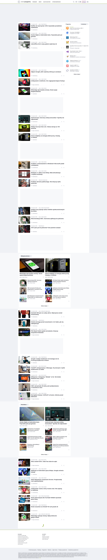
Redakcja (39, 550)
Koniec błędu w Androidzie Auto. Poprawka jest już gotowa (46, 35)
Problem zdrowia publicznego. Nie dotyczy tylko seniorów (46, 182)
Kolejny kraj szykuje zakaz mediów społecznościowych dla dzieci (47, 210)
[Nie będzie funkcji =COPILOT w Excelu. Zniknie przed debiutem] (24, 396)
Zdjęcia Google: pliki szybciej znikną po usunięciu (46, 72)
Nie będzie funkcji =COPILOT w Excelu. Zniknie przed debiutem (47, 395)
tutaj (40, 557)
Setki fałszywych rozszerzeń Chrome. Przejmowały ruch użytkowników (35, 296)
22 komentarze (35, 167)
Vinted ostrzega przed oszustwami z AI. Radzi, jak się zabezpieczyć (47, 322)
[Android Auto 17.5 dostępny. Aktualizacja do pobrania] (23, 431)
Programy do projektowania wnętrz (23, 537)
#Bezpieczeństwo (25, 256)
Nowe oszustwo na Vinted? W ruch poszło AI (44, 506)
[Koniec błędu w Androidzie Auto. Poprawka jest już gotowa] (24, 36)
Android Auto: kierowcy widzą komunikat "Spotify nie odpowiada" (47, 118)
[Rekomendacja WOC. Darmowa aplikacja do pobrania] (24, 220)
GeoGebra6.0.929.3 (74, 70)
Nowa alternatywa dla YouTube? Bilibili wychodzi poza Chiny (46, 498)
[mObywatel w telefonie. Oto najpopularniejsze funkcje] (24, 82)
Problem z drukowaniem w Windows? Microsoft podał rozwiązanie (47, 164)
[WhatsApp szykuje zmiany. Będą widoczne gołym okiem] (24, 517)
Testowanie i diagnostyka (74, 48)
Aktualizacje (83, 24)
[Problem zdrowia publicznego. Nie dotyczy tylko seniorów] (24, 183)
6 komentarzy (34, 47)
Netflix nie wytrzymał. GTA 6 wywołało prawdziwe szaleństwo (46, 26)
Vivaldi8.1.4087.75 (74, 65)
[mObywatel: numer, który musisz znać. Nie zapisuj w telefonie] (48, 298)
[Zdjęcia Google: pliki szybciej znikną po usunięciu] (24, 73)
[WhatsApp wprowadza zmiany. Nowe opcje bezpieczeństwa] (24, 91)
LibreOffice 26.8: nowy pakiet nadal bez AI (44, 44)
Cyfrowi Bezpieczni (56, 1)
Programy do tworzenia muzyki (22, 536)
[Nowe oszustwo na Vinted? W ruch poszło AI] (24, 508)
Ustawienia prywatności (73, 550)
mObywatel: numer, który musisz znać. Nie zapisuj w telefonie (60, 296)
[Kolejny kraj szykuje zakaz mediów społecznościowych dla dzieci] (24, 211)
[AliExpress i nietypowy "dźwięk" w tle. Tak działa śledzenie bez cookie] (24, 378)
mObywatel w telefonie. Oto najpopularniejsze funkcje (48, 81)
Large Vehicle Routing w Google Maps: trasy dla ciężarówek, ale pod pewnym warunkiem (35, 437)
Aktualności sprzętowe (45, 536)
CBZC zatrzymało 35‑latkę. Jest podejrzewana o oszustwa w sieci (45, 386)
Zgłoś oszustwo (46, 1)
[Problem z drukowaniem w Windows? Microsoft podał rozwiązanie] (24, 165)
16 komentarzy (35, 492)
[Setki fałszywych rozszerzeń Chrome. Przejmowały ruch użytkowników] (23, 298)
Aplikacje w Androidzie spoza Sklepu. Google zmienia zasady (61, 288)
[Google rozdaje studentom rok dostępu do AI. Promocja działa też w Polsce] (24, 360)
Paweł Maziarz (41, 225)
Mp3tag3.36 (72, 55)
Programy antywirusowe (74, 29)
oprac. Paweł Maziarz (43, 24)
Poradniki (43, 535)
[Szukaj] (74, 2)
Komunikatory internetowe (75, 61)
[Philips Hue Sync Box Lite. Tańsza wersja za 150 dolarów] (24, 128)
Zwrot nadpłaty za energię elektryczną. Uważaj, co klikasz (45, 136)
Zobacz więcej (44, 306)
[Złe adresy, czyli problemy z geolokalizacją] (23, 447)
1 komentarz (34, 93)
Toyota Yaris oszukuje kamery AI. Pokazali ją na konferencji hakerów (61, 445)
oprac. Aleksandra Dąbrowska (44, 311)
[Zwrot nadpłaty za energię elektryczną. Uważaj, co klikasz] (24, 137)
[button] (88, 2)
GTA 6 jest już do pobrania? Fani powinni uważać (46, 227)
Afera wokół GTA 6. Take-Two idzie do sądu (44, 461)
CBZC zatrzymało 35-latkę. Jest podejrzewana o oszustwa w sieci (34, 288)
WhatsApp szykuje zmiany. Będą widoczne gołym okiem (44, 516)
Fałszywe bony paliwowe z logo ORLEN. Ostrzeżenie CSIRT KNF (60, 429)
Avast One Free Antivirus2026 (76, 28)
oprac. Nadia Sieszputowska (44, 207)
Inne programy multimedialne (75, 42)
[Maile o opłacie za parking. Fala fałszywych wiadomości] (48, 439)
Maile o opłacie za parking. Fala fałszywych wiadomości (60, 437)
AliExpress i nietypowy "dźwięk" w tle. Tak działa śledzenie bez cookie (46, 377)
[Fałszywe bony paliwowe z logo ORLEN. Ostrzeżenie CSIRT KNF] (48, 431)
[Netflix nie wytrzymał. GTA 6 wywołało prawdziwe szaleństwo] (24, 27)
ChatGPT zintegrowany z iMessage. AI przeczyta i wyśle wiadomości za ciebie (48, 368)
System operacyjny (45, 539)
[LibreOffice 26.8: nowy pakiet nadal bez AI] (24, 45)
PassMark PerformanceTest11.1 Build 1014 (79, 45)
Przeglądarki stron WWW (74, 33)
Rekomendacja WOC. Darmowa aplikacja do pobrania (47, 218)
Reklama (49, 550)
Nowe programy (20, 544)
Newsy (40, 1)
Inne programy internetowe (75, 38)
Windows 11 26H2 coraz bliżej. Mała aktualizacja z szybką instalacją (45, 173)
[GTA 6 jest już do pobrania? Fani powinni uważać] (24, 229)
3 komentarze (34, 213)
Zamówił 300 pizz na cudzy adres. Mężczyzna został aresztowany (46, 313)
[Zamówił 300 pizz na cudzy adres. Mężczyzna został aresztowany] (24, 314)
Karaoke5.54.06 (73, 41)
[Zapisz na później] (62, 30)
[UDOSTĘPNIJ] (64, 30)
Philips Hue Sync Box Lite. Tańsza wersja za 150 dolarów (45, 127)
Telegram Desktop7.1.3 (75, 60)
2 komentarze (34, 29)
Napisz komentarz (35, 84)
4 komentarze (34, 121)
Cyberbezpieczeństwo (45, 537)
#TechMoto (24, 404)
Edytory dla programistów (75, 52)
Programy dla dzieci (21, 541)
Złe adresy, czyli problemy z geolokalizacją (33, 445)
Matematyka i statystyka (74, 71)
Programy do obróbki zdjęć (22, 535)
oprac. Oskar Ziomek (42, 33)
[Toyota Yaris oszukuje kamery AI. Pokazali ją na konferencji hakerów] (48, 447)
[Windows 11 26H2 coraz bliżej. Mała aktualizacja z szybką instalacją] (24, 174)
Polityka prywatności (62, 550)
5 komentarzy (34, 75)
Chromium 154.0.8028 (74, 32)
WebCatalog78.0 (73, 37)
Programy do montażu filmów (22, 539)
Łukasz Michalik (30, 447)
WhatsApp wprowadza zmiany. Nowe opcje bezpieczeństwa (44, 90)
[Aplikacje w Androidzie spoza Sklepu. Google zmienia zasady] (48, 290)
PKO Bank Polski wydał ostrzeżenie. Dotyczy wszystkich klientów (61, 281)
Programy (34, 1)
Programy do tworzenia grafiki (22, 542)
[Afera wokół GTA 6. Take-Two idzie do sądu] (24, 463)
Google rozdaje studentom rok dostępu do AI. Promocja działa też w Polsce (45, 359)
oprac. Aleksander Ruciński (32, 439)
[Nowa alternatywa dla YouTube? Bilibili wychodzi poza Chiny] (24, 499)
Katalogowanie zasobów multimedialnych (77, 57)
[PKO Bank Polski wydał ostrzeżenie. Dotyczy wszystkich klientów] (48, 283)
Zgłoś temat (54, 550)
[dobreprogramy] (26, 1)
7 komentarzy (34, 325)
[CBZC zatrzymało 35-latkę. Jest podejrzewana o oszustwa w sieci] (23, 290)
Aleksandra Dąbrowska (43, 180)
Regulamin (44, 550)
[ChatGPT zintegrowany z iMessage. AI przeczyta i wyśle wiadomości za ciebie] (24, 369)
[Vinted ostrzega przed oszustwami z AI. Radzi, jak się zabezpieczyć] (24, 323)
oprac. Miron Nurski (42, 366)
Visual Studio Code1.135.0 (75, 51)
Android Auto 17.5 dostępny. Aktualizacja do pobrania (33, 429)
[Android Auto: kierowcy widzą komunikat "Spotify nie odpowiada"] (24, 119)
